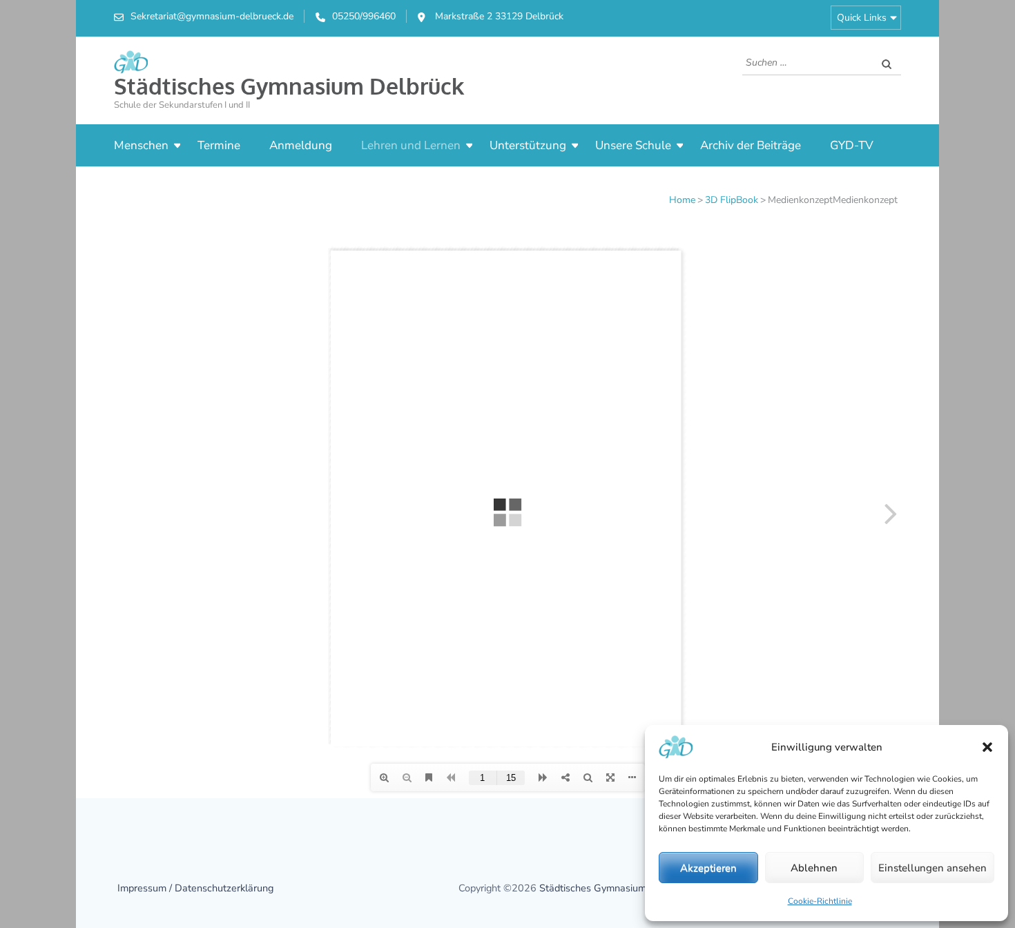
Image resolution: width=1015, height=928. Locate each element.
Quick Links (862, 17)
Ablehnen (814, 868)
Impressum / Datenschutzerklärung (195, 888)
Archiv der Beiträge (750, 145)
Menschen (141, 145)
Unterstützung (528, 145)
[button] (987, 747)
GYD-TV (851, 145)
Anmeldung (300, 145)
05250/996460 (364, 16)
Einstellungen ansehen (932, 868)
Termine (218, 145)
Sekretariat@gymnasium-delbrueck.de (211, 16)
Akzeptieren (708, 868)
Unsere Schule (633, 145)
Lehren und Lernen (411, 145)
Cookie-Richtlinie (820, 901)
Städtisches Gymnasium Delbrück (289, 86)
